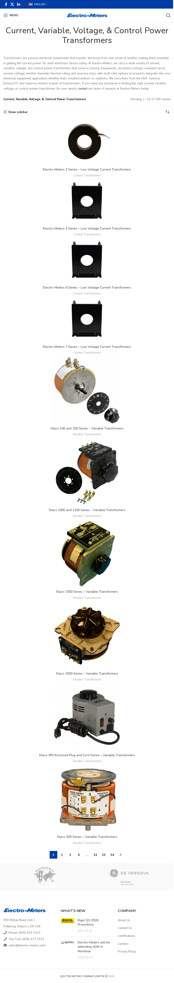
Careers (123, 944)
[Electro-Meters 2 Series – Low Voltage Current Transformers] (87, 142)
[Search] (168, 15)
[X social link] (12, 4)
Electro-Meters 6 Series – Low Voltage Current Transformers (87, 287)
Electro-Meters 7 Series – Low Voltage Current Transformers (87, 347)
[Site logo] (87, 15)
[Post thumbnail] (67, 925)
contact (82, 88)
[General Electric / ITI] (129, 876)
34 (112, 855)
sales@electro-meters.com (27, 945)
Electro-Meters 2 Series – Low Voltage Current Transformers (87, 169)
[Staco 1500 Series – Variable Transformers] (87, 553)
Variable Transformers (87, 434)
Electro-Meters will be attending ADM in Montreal (94, 946)
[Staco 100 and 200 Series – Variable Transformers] (87, 390)
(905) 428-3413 (30, 933)
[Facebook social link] (6, 4)
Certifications (126, 936)
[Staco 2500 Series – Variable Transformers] (87, 635)
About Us (124, 920)
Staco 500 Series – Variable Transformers (87, 837)
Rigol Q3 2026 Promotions (88, 922)
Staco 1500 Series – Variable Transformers (87, 592)
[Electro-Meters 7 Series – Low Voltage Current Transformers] (87, 319)
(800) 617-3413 (33, 939)
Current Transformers (87, 175)
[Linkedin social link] (18, 4)
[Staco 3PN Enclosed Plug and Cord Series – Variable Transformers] (87, 717)
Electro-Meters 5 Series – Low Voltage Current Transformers (87, 228)
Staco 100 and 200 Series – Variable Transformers (87, 428)
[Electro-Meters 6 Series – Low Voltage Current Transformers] (87, 260)
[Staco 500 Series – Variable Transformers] (87, 799)
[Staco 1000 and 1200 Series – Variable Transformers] (87, 472)
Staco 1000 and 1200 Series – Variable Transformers (87, 510)
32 (95, 855)
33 (104, 855)
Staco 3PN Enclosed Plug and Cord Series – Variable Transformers (87, 755)
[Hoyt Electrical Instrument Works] (44, 876)
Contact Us (125, 928)
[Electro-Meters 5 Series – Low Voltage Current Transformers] (87, 201)
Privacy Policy (127, 951)
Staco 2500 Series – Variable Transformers (87, 673)
